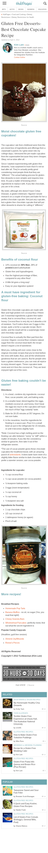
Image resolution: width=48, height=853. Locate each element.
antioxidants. (16, 455)
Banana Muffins (12, 612)
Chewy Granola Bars (14, 619)
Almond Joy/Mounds (14, 639)
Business (30, 9)
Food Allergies (21, 713)
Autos (12, 9)
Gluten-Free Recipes (23, 732)
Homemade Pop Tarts (15, 608)
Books (20, 9)
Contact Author (19, 57)
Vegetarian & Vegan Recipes (27, 700)
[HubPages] (24, 4)
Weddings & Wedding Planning (28, 745)
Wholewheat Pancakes (15, 623)
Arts (4, 9)
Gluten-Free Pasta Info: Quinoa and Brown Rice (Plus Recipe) (24, 764)
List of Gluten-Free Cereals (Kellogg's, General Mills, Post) (26, 819)
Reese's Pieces (12, 643)
